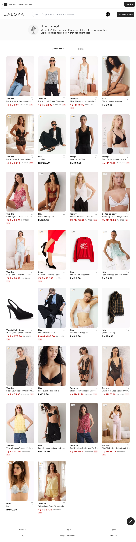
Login (113, 530)
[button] (68, 4)
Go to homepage (125, 14)
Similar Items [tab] (58, 49)
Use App (129, 4)
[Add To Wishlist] (32, 98)
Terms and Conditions (68, 536)
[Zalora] (14, 14)
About (68, 530)
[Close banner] (2, 4)
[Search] (108, 14)
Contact (22, 530)
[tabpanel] (68, 285)
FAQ (22, 536)
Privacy (113, 536)
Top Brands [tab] (79, 49)
